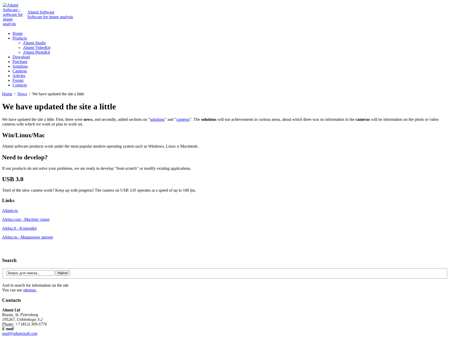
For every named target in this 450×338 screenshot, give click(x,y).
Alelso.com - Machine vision (25, 219)
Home (17, 33)
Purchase (19, 61)
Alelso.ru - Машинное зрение (27, 237)
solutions (157, 119)
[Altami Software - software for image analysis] (14, 24)
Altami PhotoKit (36, 52)
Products (19, 38)
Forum (17, 80)
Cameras (19, 71)
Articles (18, 75)
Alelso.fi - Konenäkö (19, 228)
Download (21, 57)
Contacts (19, 85)
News (22, 94)
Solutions (20, 66)
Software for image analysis (50, 14)
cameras (183, 119)
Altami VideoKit (36, 47)
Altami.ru (10, 210)
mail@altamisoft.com (20, 333)
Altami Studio (34, 43)
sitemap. (30, 290)
